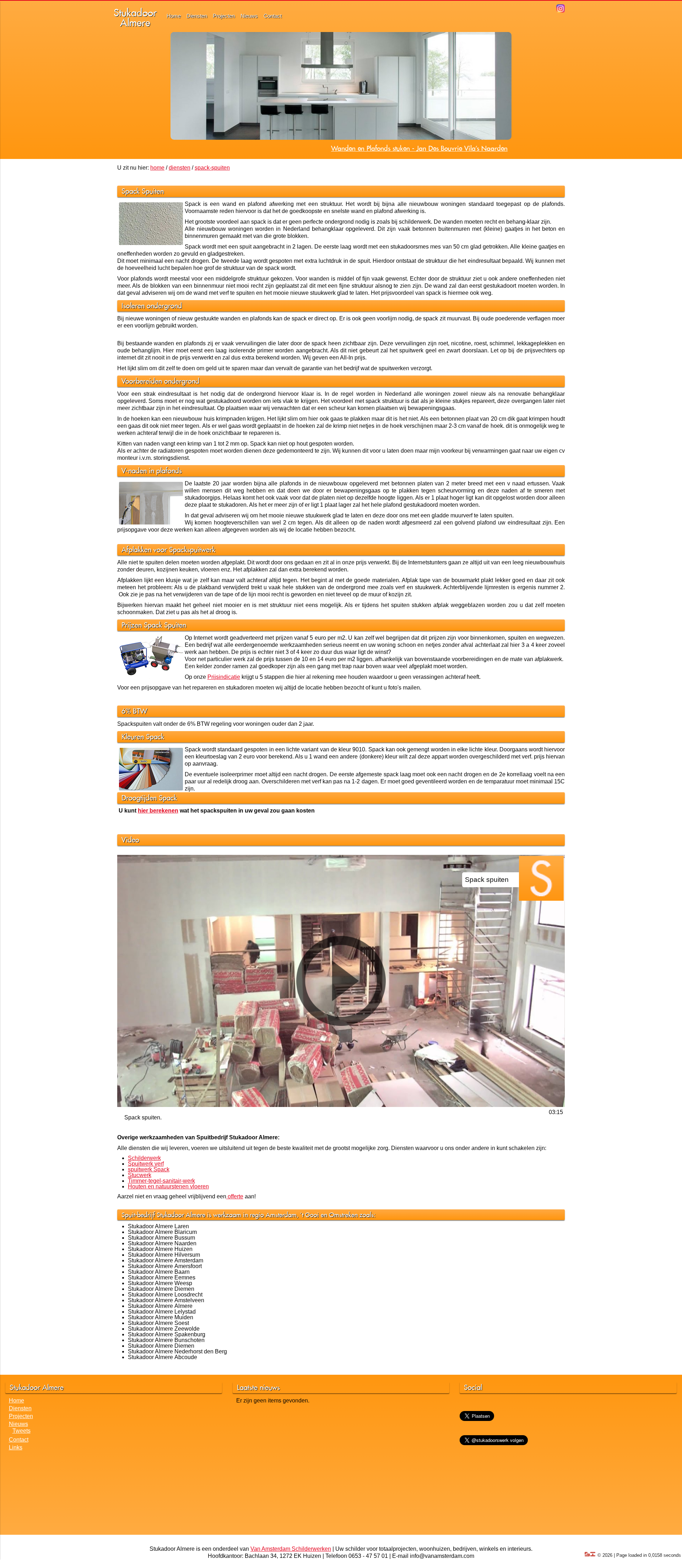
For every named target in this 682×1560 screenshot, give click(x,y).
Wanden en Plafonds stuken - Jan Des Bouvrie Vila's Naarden (419, 148)
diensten (179, 168)
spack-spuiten (212, 168)
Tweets (21, 1431)
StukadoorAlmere (135, 17)
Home (174, 16)
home (157, 168)
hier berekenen (158, 811)
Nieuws (249, 16)
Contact (273, 16)
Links (15, 1447)
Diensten (196, 16)
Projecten (224, 16)
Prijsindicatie (223, 677)
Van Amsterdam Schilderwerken (290, 1549)
